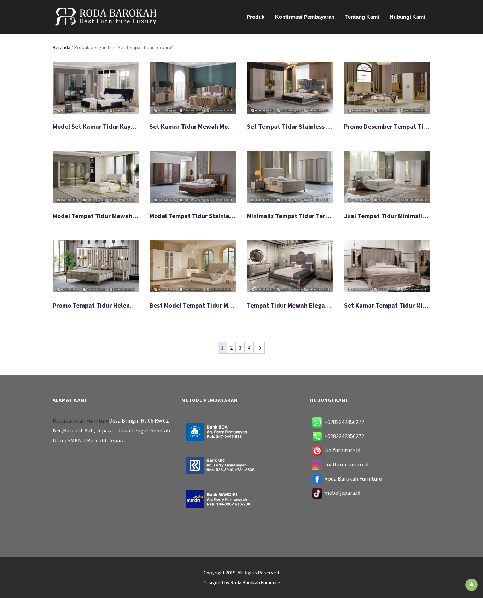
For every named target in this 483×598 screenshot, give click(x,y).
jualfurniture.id (342, 450)
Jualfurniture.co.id (346, 464)
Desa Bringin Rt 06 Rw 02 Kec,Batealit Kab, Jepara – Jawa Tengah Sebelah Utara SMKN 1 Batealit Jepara (111, 430)
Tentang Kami (362, 17)
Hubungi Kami (407, 17)
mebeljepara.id (342, 492)
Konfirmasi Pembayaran (304, 17)
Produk (255, 17)
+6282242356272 (344, 421)
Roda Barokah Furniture (353, 478)
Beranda (61, 47)
